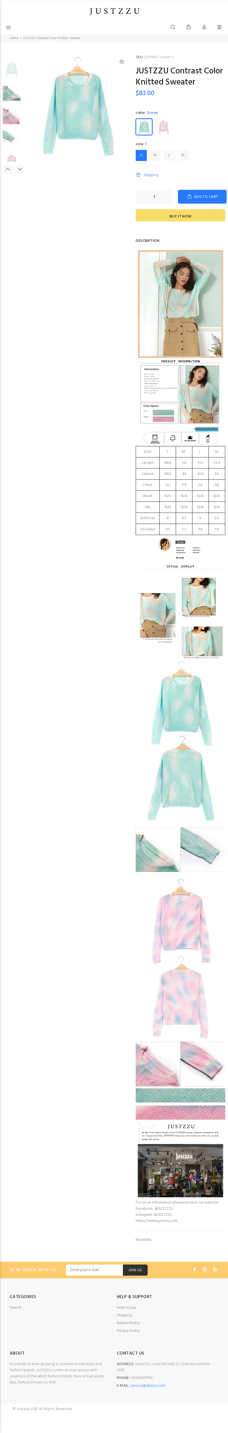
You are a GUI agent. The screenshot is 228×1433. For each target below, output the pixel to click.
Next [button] (19, 169)
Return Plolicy (128, 1323)
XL (183, 155)
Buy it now (181, 216)
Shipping (150, 175)
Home (14, 38)
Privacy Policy (128, 1331)
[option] (12, 71)
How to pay (127, 1307)
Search (15, 1307)
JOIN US (135, 1270)
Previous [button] (8, 169)
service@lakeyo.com (147, 1386)
